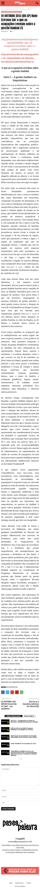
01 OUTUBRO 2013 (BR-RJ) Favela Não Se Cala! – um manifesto (9, 705)
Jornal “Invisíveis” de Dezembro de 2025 (23, 743)
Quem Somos (19, 883)
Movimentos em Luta (18, 8)
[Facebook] (15, 859)
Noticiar (8, 8)
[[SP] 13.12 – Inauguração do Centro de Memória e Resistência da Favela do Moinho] (5, 722)
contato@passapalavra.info (20, 841)
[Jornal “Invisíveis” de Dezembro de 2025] (5, 744)
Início (2, 8)
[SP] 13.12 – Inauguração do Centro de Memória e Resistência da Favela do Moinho (24, 721)
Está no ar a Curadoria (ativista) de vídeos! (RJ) (30, 704)
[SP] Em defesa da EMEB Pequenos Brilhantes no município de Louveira (22, 728)
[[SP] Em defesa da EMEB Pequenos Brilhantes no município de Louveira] (5, 729)
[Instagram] (20, 859)
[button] (36, 3)
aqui (8, 267)
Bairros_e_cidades (12, 687)
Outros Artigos (29, 716)
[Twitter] (25, 859)
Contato (28, 883)
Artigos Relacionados (13, 716)
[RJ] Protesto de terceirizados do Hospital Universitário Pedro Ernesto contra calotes (24, 736)
